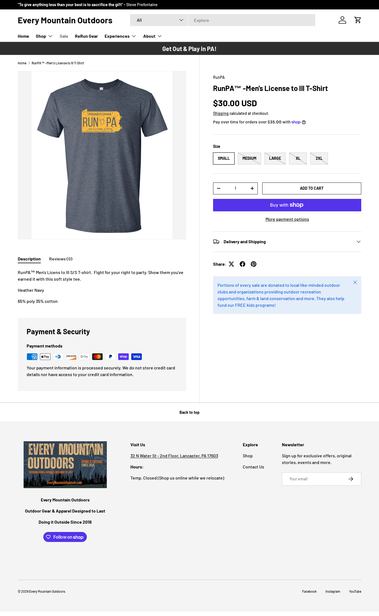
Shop (41, 36)
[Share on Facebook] (242, 264)
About (149, 36)
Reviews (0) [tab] (60, 258)
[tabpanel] (102, 287)
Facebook (309, 591)
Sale (64, 36)
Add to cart (312, 188)
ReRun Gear (86, 36)
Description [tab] (29, 258)
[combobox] (222, 20)
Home (23, 36)
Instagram (332, 591)
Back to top (189, 412)
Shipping (221, 113)
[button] (358, 20)
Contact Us (253, 466)
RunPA (219, 77)
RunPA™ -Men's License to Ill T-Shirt (58, 63)
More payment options (287, 219)
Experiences (117, 36)
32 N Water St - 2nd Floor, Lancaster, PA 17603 (174, 455)
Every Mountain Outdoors (47, 591)
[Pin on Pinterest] (253, 264)
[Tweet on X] (231, 264)
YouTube (355, 591)
